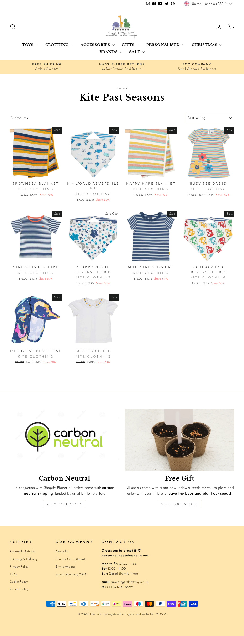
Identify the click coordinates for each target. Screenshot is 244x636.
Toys (28, 44)
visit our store (179, 504)
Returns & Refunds (23, 551)
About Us (62, 551)
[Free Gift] (179, 440)
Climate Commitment (70, 559)
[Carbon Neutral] (64, 440)
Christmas (205, 44)
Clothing (57, 44)
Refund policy (19, 589)
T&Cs (13, 574)
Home (121, 88)
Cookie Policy (19, 581)
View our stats (64, 504)
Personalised (163, 44)
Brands (109, 52)
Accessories (96, 44)
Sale (135, 52)
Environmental (66, 566)
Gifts (128, 44)
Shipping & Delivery (23, 559)
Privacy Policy (19, 566)
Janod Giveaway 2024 (71, 574)
